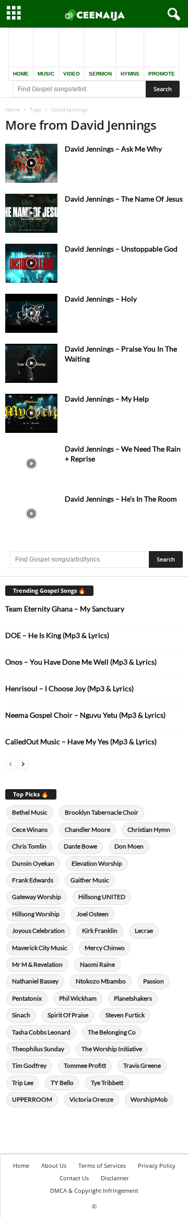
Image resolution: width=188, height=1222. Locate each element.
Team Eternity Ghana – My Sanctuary (64, 608)
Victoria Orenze (91, 1099)
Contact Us (74, 1178)
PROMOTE (161, 74)
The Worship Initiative (111, 1049)
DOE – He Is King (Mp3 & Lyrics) (57, 635)
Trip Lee (22, 1083)
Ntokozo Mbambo (101, 981)
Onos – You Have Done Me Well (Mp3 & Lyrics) (81, 661)
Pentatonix (27, 998)
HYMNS (130, 74)
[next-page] (23, 763)
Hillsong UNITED (101, 897)
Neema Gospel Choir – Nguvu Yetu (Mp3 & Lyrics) (85, 714)
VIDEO (71, 74)
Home (12, 109)
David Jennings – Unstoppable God (121, 248)
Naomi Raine (97, 964)
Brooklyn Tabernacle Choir (101, 812)
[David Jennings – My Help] (31, 413)
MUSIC (46, 74)
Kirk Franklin (100, 930)
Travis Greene (142, 1065)
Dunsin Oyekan (33, 863)
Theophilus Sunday (38, 1049)
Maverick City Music (39, 948)
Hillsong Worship (36, 914)
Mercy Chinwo (105, 948)
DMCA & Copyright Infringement (94, 1190)
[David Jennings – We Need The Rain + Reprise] (31, 463)
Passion (153, 981)
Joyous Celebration (38, 930)
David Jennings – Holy (101, 298)
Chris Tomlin (29, 846)
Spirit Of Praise (68, 1015)
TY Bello (62, 1083)
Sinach (21, 1015)
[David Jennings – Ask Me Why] (31, 163)
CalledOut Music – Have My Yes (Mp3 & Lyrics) (81, 741)
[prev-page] (10, 763)
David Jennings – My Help (107, 398)
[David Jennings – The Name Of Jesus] (31, 213)
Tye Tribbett (107, 1083)
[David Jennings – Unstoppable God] (31, 263)
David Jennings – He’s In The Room (121, 498)
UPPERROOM (32, 1099)
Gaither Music (89, 880)
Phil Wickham (78, 998)
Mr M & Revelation (37, 964)
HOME (21, 74)
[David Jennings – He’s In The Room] (31, 513)
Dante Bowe (80, 846)
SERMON (100, 74)
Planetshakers (133, 998)
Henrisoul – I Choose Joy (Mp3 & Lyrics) (69, 688)
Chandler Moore (87, 829)
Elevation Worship (97, 863)
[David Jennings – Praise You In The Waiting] (31, 363)
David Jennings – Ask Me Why (113, 148)
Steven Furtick (125, 1015)
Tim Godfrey (29, 1065)
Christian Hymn (148, 829)
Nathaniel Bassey (35, 981)
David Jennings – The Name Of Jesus (124, 198)
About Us (53, 1165)
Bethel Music (30, 812)
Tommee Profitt (85, 1065)
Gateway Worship (36, 897)
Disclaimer (115, 1178)
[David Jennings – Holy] (31, 313)
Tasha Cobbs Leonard (41, 1032)
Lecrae (144, 930)
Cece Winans (30, 829)
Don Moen (129, 846)
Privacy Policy (156, 1165)
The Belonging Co (112, 1032)
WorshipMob (149, 1099)
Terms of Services (102, 1165)
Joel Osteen (93, 914)
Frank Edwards (32, 880)
